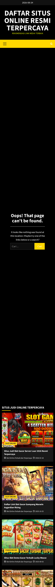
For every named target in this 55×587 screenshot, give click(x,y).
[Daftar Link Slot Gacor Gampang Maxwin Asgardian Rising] (27, 483)
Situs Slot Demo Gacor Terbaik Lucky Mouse (25, 557)
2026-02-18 (39, 458)
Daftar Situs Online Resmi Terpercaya (27, 20)
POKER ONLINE (11, 550)
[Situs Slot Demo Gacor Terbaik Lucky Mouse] (27, 536)
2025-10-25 (39, 511)
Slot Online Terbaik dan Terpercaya (19, 458)
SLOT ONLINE (10, 443)
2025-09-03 (39, 561)
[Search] (51, 43)
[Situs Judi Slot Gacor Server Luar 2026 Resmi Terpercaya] (27, 430)
